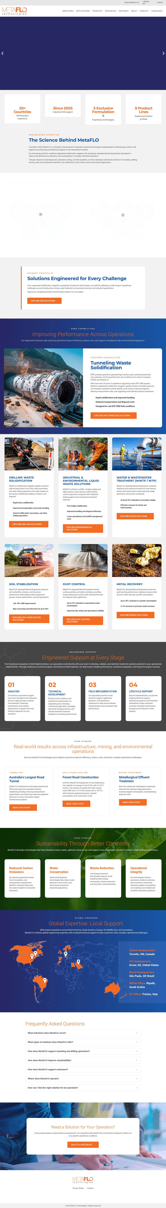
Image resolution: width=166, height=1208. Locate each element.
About (134, 11)
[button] (83, 1033)
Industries (68, 11)
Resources (110, 11)
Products (97, 11)
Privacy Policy (78, 1188)
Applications (83, 11)
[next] (163, 53)
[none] (136, 1033)
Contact (144, 11)
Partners (124, 11)
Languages (157, 11)
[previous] (2, 53)
